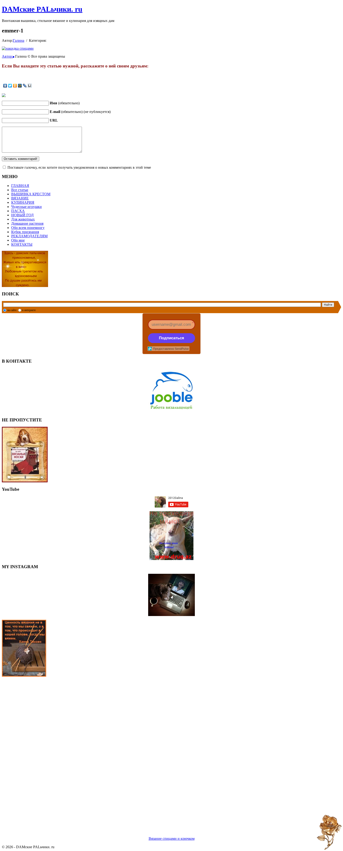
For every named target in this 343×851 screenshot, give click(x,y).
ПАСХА (18, 211)
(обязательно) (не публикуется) (80, 112)
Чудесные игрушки (26, 207)
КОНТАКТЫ (21, 244)
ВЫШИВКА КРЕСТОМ (30, 194)
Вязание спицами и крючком (172, 838)
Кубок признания (25, 232)
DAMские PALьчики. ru (42, 9)
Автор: (7, 56)
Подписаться (171, 338)
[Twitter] (10, 86)
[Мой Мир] (20, 86)
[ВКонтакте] (5, 86)
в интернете (29, 310)
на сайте (12, 310)
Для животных (23, 219)
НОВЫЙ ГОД (22, 215)
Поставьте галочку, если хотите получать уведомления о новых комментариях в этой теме (79, 167)
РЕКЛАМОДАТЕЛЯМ (29, 236)
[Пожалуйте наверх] (329, 832)
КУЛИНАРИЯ (22, 202)
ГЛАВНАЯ (20, 186)
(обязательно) (65, 103)
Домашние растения (27, 223)
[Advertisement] (142, 751)
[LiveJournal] (24, 86)
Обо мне (18, 240)
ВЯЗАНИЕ (20, 198)
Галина (18, 40)
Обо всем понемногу (28, 228)
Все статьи (19, 190)
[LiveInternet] (29, 86)
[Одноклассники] (15, 86)
